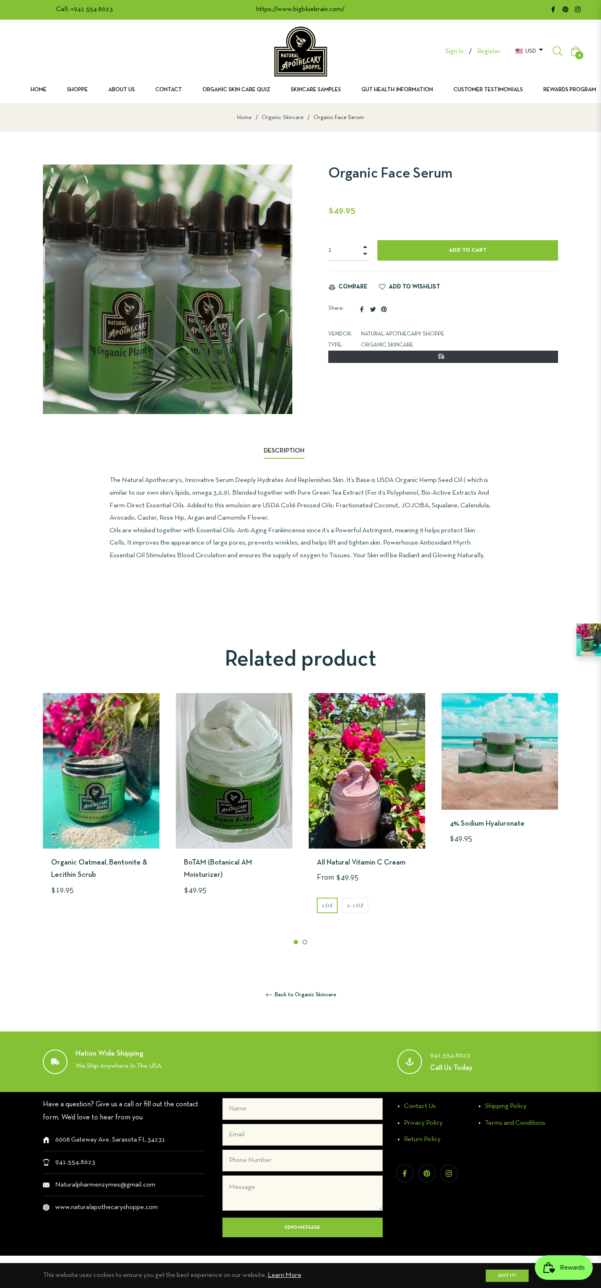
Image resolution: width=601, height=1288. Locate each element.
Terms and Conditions (515, 1123)
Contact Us (420, 1106)
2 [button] (305, 942)
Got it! (507, 1276)
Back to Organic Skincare (305, 995)
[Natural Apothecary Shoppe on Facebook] (553, 9)
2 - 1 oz (355, 906)
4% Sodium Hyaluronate (487, 823)
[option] (101, 809)
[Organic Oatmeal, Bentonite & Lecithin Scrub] (588, 640)
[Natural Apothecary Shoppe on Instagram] (578, 9)
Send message (302, 1227)
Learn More (284, 1275)
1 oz (327, 906)
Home (244, 117)
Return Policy (422, 1139)
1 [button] (296, 942)
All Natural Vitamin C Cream (361, 862)
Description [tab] (284, 451)
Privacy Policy (423, 1123)
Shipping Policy (506, 1106)
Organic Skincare (283, 117)
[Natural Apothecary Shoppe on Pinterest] (565, 9)
